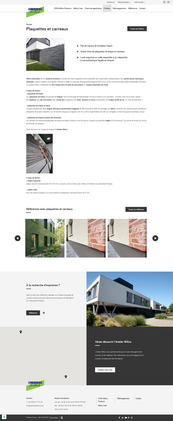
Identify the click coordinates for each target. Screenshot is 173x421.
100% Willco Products (62, 8)
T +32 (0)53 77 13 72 (34, 402)
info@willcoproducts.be (34, 405)
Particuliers (138, 2)
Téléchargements (119, 8)
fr (168, 2)
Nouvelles (111, 2)
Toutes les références (136, 209)
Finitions (107, 8)
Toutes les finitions (137, 29)
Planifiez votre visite (105, 370)
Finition (29, 24)
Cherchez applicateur (93, 8)
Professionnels (123, 2)
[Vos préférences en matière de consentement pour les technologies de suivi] (4, 417)
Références (132, 8)
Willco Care (78, 8)
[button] (21, 331)
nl (164, 2)
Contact (142, 8)
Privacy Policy (54, 418)
